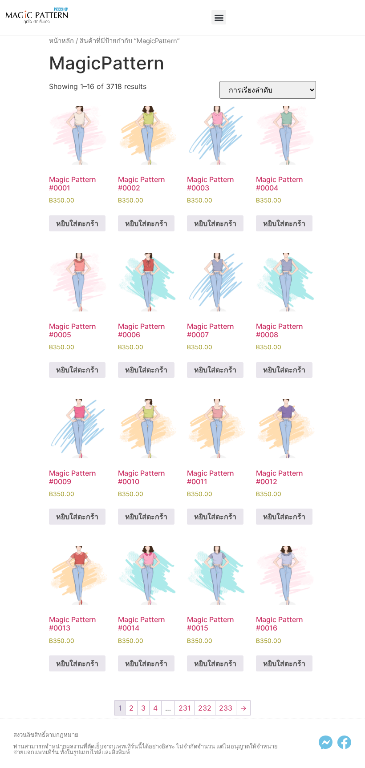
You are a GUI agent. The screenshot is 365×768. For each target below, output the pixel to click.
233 (225, 707)
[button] (218, 17)
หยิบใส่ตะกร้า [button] (77, 223)
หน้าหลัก (61, 41)
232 (204, 707)
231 (184, 707)
